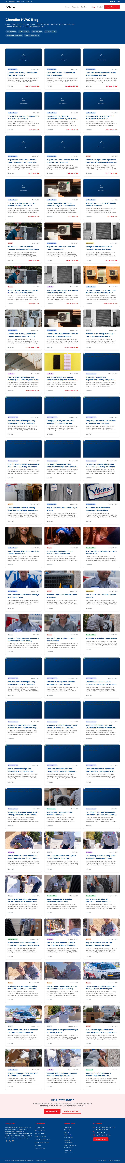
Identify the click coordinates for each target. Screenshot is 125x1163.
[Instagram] (10, 1141)
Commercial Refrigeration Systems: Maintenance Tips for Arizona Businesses (61, 684)
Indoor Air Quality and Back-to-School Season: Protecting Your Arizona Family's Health (62, 1075)
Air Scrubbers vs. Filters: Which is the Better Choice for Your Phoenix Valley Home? (23, 858)
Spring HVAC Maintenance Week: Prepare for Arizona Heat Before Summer (99, 249)
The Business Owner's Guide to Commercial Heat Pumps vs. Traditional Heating (101, 684)
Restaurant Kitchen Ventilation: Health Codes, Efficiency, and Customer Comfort (62, 727)
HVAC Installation (37, 31)
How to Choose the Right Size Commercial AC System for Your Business (20, 771)
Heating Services (24, 31)
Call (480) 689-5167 (71, 1111)
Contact (100, 7)
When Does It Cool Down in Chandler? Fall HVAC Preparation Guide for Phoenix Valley (23, 1032)
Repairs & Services (50, 31)
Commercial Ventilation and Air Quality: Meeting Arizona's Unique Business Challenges (23, 814)
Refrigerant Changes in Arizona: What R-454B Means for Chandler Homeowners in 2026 (23, 1075)
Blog (93, 7)
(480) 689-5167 (115, 1)
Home (67, 7)
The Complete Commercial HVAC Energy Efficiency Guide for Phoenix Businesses (61, 771)
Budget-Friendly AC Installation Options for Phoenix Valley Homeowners (59, 901)
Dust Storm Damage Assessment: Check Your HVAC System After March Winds (62, 379)
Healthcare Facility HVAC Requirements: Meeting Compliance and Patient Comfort (100, 379)
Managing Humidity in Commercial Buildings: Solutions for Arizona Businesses (60, 423)
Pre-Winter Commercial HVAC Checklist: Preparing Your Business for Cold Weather (62, 466)
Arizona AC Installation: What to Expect (101, 638)
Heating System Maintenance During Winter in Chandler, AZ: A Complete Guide (22, 988)
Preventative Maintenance (14, 35)
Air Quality (38, 1145)
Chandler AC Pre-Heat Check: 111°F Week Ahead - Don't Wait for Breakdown (100, 118)
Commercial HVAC (40, 1148)
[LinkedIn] (13, 1141)
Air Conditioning (11, 31)
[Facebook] (6, 1141)
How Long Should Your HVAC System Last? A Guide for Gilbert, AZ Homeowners (61, 858)
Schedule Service (112, 7)
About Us (75, 7)
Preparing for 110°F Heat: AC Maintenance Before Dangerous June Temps (61, 118)
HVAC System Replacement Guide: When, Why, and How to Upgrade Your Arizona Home (101, 1032)
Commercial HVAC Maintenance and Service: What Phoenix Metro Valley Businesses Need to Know (22, 727)
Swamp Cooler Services (32, 35)
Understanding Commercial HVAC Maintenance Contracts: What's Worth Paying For (101, 727)
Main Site (117, 1160)
